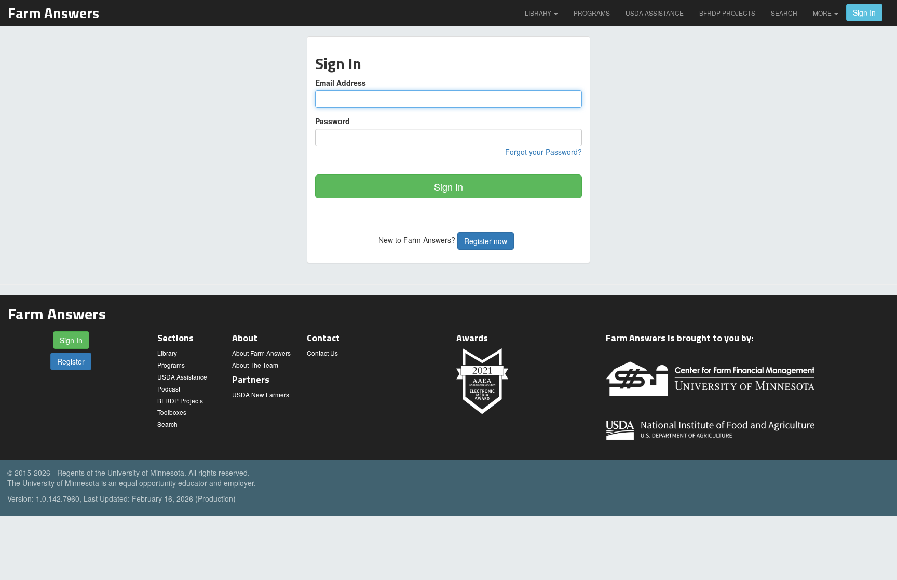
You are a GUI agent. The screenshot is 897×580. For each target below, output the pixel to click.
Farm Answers (53, 13)
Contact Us (322, 352)
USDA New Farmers (260, 394)
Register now (485, 241)
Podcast (168, 388)
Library (539, 12)
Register (71, 361)
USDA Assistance (655, 12)
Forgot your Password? (543, 151)
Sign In (864, 12)
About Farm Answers (261, 352)
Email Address (340, 82)
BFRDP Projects (727, 12)
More (823, 12)
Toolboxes (171, 412)
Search (784, 12)
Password (332, 121)
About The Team (255, 364)
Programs (592, 12)
